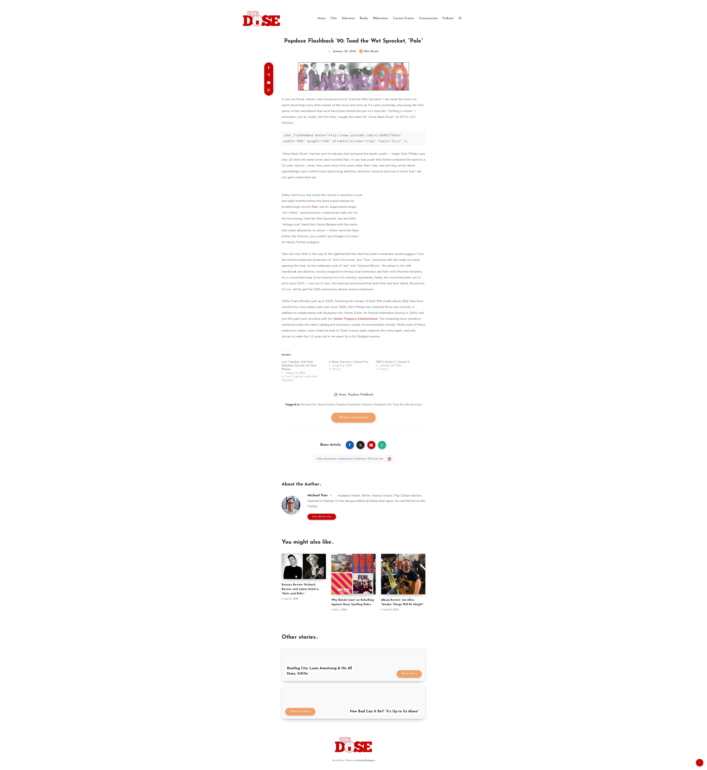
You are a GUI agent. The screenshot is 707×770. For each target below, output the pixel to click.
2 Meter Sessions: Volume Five (348, 362)
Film (333, 18)
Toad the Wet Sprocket (407, 404)
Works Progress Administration (356, 319)
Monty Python (326, 404)
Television (348, 18)
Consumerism (428, 18)
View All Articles (321, 516)
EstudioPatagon (365, 760)
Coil (405, 301)
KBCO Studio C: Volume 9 (393, 362)
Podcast (447, 18)
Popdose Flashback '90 (376, 404)
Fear (315, 207)
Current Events (403, 18)
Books (364, 18)
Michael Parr (308, 404)
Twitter (312, 506)
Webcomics (380, 18)
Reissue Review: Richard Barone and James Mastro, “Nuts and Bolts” (300, 589)
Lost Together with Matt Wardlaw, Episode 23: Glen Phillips (299, 365)
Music (322, 18)
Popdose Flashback (360, 394)
